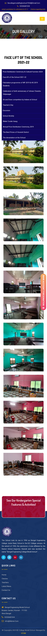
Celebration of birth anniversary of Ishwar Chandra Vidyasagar (22, 92)
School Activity (8, 116)
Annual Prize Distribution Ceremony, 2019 (18, 127)
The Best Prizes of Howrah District (16, 132)
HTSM (23, 633)
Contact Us (23, 512)
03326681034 (25, 6)
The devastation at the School (14, 138)
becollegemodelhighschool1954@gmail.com (24, 3)
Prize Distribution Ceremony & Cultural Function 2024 (23, 72)
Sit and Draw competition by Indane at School (20, 100)
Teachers (5, 582)
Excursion (6, 110)
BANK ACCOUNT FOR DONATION (43, 291)
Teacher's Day (8, 105)
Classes (5, 579)
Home (4, 575)
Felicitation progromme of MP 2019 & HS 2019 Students (20, 84)
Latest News (6, 586)
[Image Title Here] (23, 151)
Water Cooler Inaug (10, 121)
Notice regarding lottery (15, 9)
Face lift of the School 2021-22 (14, 77)
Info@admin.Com (11, 621)
